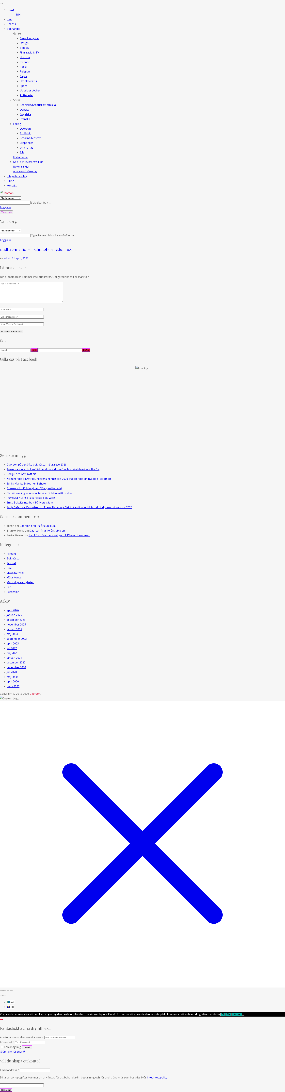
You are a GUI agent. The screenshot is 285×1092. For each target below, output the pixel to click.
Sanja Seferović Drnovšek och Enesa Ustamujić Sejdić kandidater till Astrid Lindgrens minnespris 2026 (69, 507)
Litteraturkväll (15, 572)
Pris (9, 587)
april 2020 (13, 681)
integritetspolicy (157, 1077)
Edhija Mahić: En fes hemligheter (27, 483)
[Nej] (243, 1015)
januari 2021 (14, 657)
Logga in (5, 207)
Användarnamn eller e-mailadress (22, 1037)
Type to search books (53, 235)
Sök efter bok (40, 202)
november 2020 (16, 667)
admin (7, 258)
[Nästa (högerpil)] (4, 995)
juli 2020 (12, 672)
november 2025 (16, 624)
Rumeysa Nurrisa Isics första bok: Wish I (31, 498)
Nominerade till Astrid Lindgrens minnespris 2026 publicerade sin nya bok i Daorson (59, 479)
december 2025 (16, 620)
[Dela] (8, 990)
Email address (9, 1070)
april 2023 (13, 643)
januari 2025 (14, 629)
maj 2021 (12, 653)
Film (9, 568)
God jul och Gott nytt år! (21, 474)
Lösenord (7, 1042)
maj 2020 (12, 677)
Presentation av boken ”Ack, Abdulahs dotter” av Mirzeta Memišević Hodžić (53, 469)
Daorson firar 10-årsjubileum (37, 526)
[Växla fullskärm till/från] (4, 990)
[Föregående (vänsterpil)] (1, 995)
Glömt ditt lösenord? (12, 1051)
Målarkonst (14, 577)
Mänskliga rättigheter (20, 582)
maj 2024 (12, 634)
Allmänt (11, 553)
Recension (13, 592)
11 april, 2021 (20, 258)
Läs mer (237, 1014)
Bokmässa (13, 558)
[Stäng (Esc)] (11, 990)
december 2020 (16, 662)
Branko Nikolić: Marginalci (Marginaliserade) (34, 488)
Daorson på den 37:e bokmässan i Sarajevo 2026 (36, 464)
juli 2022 (12, 648)
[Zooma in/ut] (1, 990)
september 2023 (17, 639)
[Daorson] (7, 193)
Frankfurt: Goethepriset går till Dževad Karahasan (59, 535)
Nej (228, 1014)
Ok (223, 1014)
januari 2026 (14, 615)
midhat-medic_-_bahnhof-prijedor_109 (36, 249)
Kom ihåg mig (12, 1047)
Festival (11, 563)
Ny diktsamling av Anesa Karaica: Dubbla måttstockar (39, 493)
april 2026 (13, 610)
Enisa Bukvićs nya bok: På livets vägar (30, 502)
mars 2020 (13, 686)
